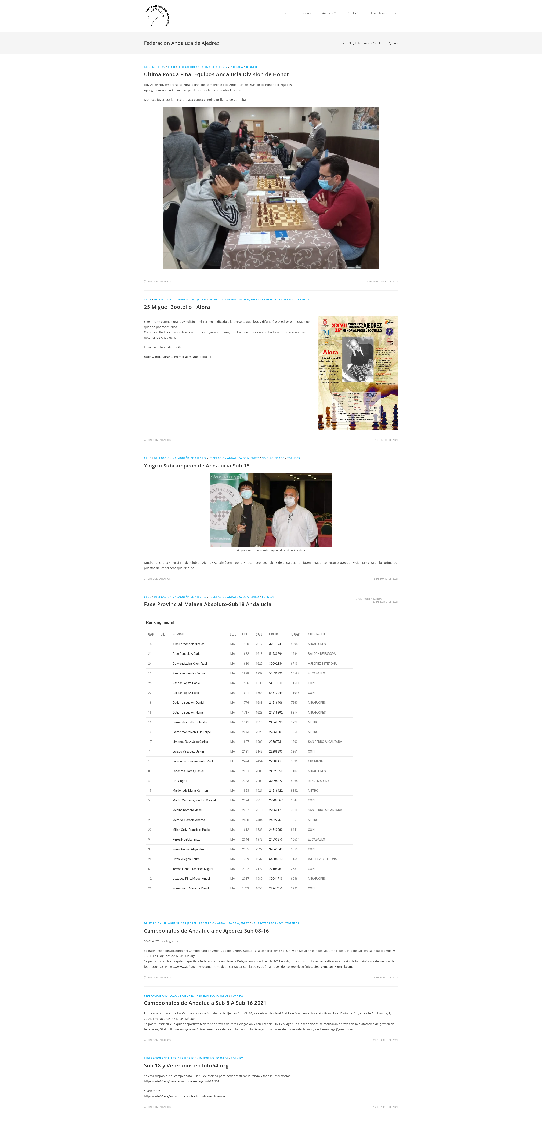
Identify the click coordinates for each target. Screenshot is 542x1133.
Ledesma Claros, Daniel (188, 771)
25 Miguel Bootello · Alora (177, 306)
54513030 (276, 683)
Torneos (252, 67)
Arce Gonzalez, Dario (186, 653)
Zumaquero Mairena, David (191, 888)
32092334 (276, 663)
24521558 (276, 771)
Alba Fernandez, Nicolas (189, 644)
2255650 (275, 732)
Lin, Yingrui (180, 781)
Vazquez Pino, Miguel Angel (191, 878)
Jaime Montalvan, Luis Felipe (192, 732)
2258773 (275, 741)
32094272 (276, 781)
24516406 (276, 702)
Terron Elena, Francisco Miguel (193, 869)
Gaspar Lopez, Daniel (186, 683)
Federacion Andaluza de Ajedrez (203, 67)
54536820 (276, 673)
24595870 (276, 839)
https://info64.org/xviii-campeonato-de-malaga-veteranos (184, 1096)
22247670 (276, 888)
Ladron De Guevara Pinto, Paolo (193, 761)
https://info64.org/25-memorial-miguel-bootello (177, 357)
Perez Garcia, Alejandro (188, 849)
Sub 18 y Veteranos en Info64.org (186, 1065)
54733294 (276, 653)
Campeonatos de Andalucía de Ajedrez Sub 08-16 (206, 930)
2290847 (275, 761)
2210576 (275, 869)
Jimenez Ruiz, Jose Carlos (190, 741)
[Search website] (396, 13)
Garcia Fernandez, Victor (189, 673)
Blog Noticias (154, 67)
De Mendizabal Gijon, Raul (190, 663)
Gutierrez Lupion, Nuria (188, 712)
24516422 (276, 790)
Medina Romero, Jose (187, 810)
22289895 (276, 751)
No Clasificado (273, 458)
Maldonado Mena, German (190, 790)
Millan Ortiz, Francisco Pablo (191, 829)
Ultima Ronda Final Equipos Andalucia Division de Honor (216, 74)
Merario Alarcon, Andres (189, 820)
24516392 (276, 712)
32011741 (276, 644)
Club (171, 67)
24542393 (276, 722)
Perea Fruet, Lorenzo (186, 839)
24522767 (276, 820)
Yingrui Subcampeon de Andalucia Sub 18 (197, 465)
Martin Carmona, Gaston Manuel (194, 800)
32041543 (276, 849)
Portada (236, 67)
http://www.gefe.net (182, 967)
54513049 (276, 693)
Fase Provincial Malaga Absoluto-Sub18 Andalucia (207, 604)
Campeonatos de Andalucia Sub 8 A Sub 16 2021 (205, 1002)
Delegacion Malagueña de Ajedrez (180, 299)
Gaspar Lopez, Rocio (186, 693)
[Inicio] (343, 43)
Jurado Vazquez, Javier (188, 751)
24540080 (276, 829)
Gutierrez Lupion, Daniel (188, 702)
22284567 (276, 800)
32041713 (276, 878)
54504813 (276, 859)
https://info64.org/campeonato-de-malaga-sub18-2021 (182, 1081)
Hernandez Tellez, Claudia (190, 722)
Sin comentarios (159, 281)
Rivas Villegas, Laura (186, 859)
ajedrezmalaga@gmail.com (333, 967)
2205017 (275, 810)
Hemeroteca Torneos (278, 299)
